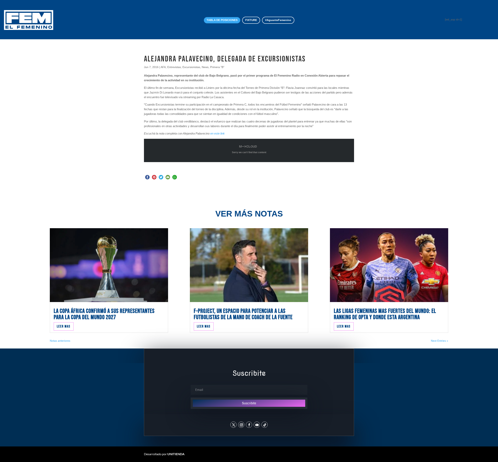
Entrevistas (174, 67)
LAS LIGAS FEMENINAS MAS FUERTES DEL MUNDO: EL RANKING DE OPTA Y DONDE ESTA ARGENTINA (385, 314)
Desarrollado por (164, 454)
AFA (163, 67)
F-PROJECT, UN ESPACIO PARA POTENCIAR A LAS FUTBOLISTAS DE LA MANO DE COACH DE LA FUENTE (243, 314)
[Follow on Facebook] (249, 425)
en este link (217, 133)
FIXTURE (251, 20)
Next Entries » (439, 340)
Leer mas (63, 326)
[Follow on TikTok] (264, 425)
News (205, 67)
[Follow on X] (233, 425)
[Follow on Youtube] (257, 425)
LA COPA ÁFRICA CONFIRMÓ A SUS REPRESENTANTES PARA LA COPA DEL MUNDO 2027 (104, 314)
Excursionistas (191, 67)
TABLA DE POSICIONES (222, 20)
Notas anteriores (60, 340)
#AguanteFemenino (278, 20)
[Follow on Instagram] (241, 425)
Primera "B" (217, 67)
